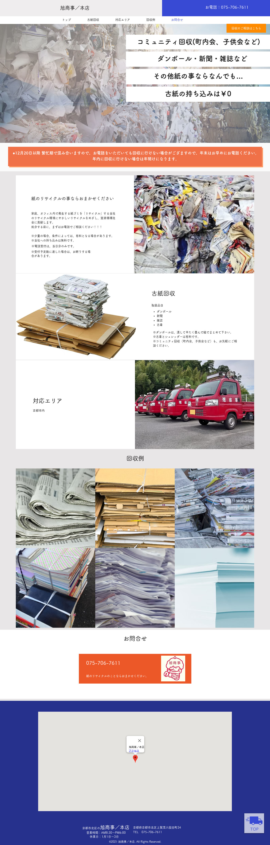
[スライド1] (131, 134)
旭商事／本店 (106, 827)
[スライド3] (138, 134)
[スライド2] (135, 134)
